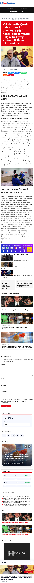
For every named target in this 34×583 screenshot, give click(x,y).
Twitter (10, 72)
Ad (2, 379)
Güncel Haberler (11, 8)
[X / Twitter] (8, 435)
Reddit (5, 75)
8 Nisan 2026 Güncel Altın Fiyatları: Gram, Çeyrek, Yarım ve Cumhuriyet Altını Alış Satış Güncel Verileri (17, 499)
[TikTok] (22, 435)
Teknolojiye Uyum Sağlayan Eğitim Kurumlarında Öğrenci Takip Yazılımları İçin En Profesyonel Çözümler (17, 505)
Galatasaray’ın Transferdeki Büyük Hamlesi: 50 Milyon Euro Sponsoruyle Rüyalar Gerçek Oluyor (16, 502)
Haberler (3, 16)
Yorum (3, 364)
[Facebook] (4, 435)
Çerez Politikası (13, 11)
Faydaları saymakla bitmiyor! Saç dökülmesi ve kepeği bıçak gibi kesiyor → (24, 284)
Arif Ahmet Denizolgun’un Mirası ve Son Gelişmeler (15, 495)
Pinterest (11, 75)
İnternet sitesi (5, 391)
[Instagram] (13, 435)
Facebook (16, 72)
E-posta (4, 385)
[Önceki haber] (26, 446)
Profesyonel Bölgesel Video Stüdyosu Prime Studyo (16, 496)
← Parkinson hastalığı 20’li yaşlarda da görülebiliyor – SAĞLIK (6, 285)
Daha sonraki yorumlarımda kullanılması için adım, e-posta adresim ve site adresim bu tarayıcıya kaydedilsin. (17, 401)
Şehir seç (6, 421)
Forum (23, 11)
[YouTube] (17, 435)
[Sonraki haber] (29, 446)
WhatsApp (23, 72)
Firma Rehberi (23, 8)
